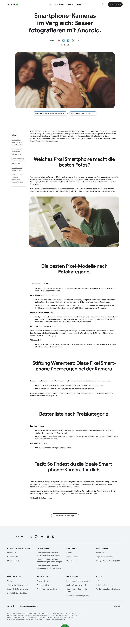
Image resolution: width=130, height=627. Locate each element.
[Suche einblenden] (102, 4)
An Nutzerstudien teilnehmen (108, 589)
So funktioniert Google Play (77, 596)
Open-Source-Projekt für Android (76, 590)
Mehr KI (69, 561)
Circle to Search (73, 557)
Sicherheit (11, 553)
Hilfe (98, 581)
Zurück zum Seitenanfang (64, 516)
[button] (78, 40)
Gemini (69, 553)
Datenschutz (12, 557)
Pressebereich (43, 585)
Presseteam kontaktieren (47, 589)
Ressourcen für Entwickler (77, 581)
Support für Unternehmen (17, 589)
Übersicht (11, 581)
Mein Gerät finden (103, 585)
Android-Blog (42, 581)
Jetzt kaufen (114, 4)
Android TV (100, 553)
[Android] (11, 4)
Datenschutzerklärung (29, 606)
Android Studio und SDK (76, 585)
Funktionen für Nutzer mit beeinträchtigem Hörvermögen (49, 560)
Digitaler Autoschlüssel (105, 557)
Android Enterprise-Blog (17, 593)
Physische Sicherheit (15, 561)
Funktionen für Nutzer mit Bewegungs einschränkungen (49, 567)
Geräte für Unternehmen (17, 585)
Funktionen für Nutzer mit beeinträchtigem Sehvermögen (49, 554)
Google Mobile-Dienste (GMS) (108, 561)
